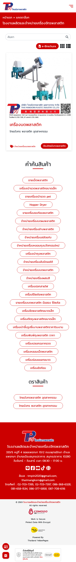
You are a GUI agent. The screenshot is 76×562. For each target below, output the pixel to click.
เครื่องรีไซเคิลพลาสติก (38, 294)
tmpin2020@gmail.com (42, 476)
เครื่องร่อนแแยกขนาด (38, 360)
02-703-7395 (25, 484)
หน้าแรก (7, 17)
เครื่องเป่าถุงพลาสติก (38, 253)
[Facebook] (33, 469)
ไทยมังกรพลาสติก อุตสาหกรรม (38, 397)
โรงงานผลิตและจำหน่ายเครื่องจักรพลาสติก (41, 502)
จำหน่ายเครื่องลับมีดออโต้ (38, 262)
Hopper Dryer (38, 204)
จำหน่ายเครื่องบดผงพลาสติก (38, 221)
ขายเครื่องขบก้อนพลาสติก (38, 213)
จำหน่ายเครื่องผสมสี (38, 278)
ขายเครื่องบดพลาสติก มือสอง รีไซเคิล (38, 302)
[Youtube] (38, 469)
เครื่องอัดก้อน (38, 368)
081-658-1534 (19, 488)
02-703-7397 (43, 484)
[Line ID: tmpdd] (28, 469)
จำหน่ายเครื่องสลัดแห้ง (38, 237)
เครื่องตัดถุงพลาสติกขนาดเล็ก (38, 319)
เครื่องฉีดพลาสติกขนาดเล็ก (38, 311)
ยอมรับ (57, 555)
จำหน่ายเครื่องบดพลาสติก (38, 270)
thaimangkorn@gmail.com (38, 480)
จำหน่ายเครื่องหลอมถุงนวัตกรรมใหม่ (38, 245)
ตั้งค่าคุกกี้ (48, 555)
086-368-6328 (61, 484)
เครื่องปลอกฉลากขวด (38, 343)
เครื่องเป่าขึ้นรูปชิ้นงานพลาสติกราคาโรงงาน (38, 327)
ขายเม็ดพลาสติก (38, 180)
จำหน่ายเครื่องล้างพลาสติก (38, 229)
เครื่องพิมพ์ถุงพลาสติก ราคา (38, 335)
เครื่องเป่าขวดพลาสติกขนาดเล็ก (38, 188)
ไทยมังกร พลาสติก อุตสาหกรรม (38, 406)
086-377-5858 (38, 488)
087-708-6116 (56, 488)
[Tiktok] (43, 469)
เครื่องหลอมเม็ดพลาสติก (38, 351)
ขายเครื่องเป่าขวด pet (38, 196)
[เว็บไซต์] (48, 469)
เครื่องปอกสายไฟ (38, 286)
